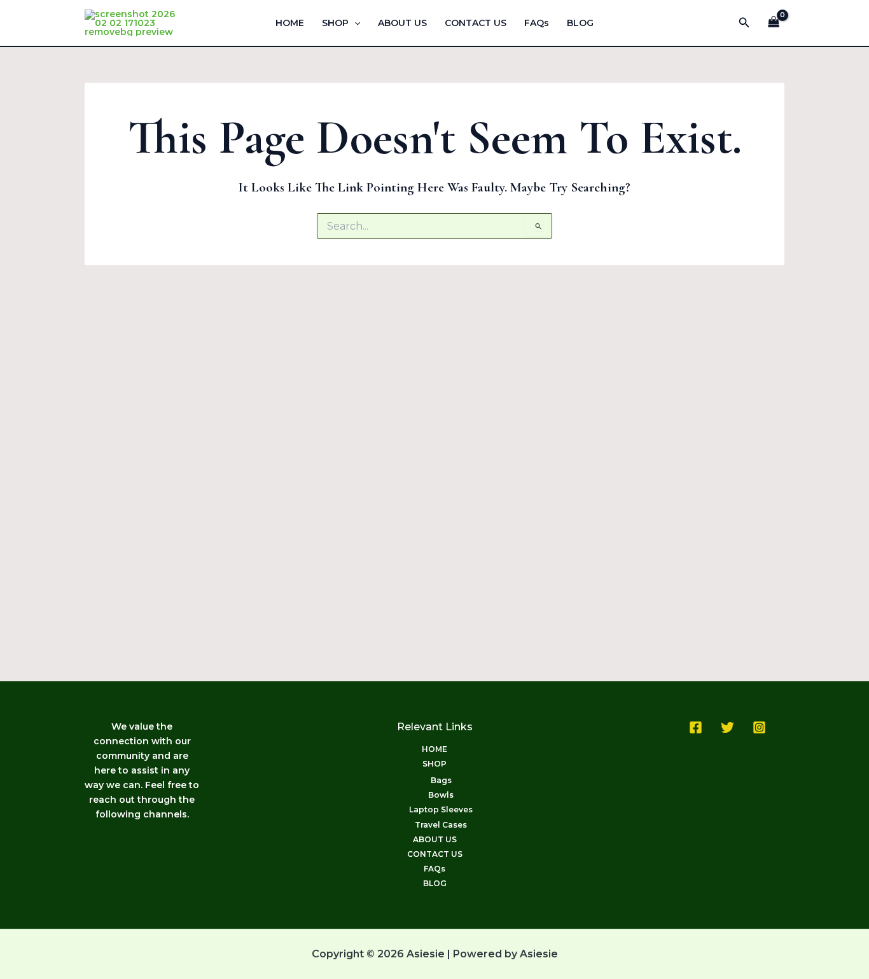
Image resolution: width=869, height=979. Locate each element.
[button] (354, 23)
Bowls (441, 795)
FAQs (536, 23)
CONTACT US (475, 23)
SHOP (335, 23)
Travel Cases (441, 825)
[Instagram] (759, 727)
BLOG (580, 23)
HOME (289, 23)
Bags (441, 780)
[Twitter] (727, 727)
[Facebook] (696, 727)
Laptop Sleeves (441, 809)
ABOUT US (402, 23)
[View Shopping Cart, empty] (773, 23)
